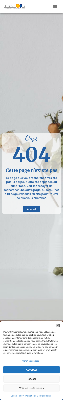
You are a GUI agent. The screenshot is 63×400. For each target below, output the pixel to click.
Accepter (31, 369)
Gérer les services (30, 361)
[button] (58, 325)
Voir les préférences (31, 388)
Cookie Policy (17, 395)
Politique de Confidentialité (38, 395)
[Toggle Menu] (55, 7)
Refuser (31, 378)
